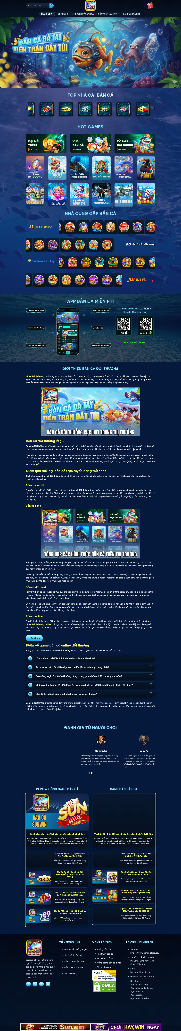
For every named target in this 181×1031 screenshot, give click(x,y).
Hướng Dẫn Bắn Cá (84, 14)
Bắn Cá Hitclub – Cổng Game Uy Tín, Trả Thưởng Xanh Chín (70, 855)
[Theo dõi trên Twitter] (41, 984)
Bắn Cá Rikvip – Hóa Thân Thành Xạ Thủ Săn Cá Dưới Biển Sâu (70, 894)
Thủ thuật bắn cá (105, 954)
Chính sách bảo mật (73, 955)
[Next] (149, 755)
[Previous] (31, 755)
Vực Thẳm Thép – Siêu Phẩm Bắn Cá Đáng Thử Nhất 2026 (136, 855)
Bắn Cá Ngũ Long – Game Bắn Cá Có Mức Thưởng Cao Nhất (136, 873)
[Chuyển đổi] (151, 657)
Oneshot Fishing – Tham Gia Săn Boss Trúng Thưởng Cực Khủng (136, 891)
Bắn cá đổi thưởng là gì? (75, 949)
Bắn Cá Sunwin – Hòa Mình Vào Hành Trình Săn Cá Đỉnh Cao (57, 834)
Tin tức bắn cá (104, 967)
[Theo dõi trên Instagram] (34, 984)
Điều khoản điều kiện (74, 961)
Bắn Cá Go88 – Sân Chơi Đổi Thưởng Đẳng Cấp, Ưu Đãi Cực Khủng (70, 874)
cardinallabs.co (33, 960)
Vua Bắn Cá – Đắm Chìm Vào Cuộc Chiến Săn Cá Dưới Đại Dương (123, 834)
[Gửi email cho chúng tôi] (47, 984)
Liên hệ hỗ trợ (70, 973)
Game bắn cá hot (105, 958)
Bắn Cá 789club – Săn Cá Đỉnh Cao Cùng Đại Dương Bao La (70, 912)
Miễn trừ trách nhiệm (73, 967)
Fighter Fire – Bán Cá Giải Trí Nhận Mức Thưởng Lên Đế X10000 (136, 909)
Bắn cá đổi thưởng (35, 376)
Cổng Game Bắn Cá (107, 14)
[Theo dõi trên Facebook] (28, 984)
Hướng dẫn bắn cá (105, 949)
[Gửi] (51, 5)
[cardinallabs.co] (90, 5)
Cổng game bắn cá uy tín (109, 963)
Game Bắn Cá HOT (131, 14)
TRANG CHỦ (46, 14)
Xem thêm (35, 638)
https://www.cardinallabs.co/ (144, 953)
